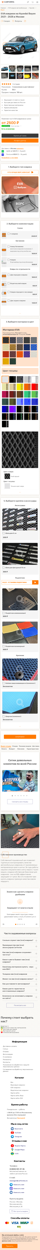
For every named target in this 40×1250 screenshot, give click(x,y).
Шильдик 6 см (10, 533)
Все (12, 1082)
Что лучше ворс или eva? (18, 172)
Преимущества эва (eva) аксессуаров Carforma (13, 946)
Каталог (19, 1077)
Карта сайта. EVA (17, 1098)
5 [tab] (24, 796)
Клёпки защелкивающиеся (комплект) (20, 683)
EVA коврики (15, 1087)
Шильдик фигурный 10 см (15, 567)
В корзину (20, 737)
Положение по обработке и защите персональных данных (16, 1065)
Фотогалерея (8, 1054)
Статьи (5, 1049)
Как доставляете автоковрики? (16, 984)
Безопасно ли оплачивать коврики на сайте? (18, 997)
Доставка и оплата (10, 1046)
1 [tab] (13, 796)
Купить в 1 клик (20, 136)
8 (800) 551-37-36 (17, 1169)
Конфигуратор (20, 140)
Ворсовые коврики (18, 1085)
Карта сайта (15, 1093)
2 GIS (16, 1153)
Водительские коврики (19, 1090)
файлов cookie (6, 1241)
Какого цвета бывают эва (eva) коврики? (16, 960)
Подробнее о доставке (10, 157)
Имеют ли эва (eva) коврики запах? (18, 979)
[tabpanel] (20, 781)
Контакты (6, 1062)
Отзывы (6, 1051)
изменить (20, 148)
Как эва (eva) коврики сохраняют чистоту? (17, 953)
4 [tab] (21, 796)
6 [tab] (27, 796)
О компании (7, 1057)
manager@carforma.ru (18, 1181)
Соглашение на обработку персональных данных (18, 1070)
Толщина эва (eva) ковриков (15, 974)
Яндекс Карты (20, 1146)
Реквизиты (7, 1059)
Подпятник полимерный (14, 646)
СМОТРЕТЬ (35, 582)
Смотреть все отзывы (20, 802)
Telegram (18, 1136)
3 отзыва (16, 84)
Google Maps (20, 1149)
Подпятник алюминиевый (15, 613)
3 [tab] (19, 796)
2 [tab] (16, 796)
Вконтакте (19, 1129)
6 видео (7, 21)
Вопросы (18, 21)
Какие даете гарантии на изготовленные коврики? (14, 990)
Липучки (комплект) (13, 716)
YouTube (18, 1133)
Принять (9, 1246)
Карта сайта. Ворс (17, 1095)
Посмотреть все (20, 1005)
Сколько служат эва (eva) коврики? (18, 940)
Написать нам (18, 1184)
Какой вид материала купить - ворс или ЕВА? (18, 968)
